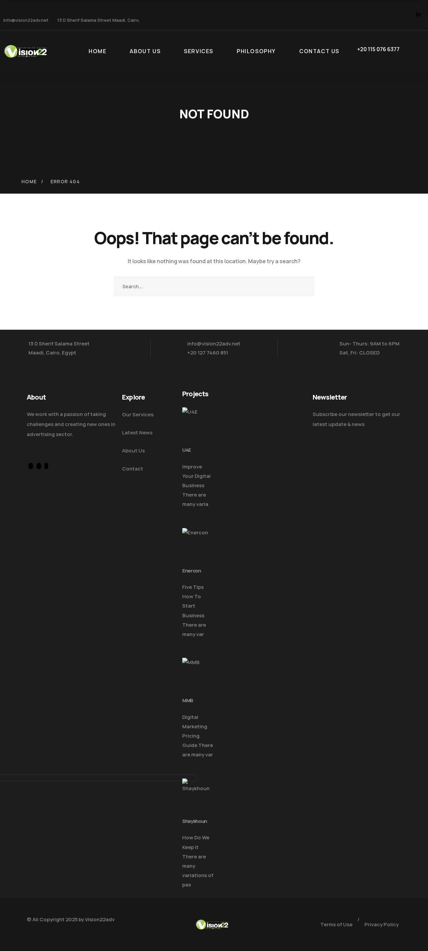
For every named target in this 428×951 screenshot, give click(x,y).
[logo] (25, 51)
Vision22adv (100, 919)
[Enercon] (197, 544)
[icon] (392, 15)
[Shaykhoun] (197, 795)
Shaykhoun (194, 821)
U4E (186, 449)
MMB (187, 700)
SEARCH (304, 286)
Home (29, 181)
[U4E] (197, 424)
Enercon (191, 570)
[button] (184, 513)
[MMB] (197, 674)
